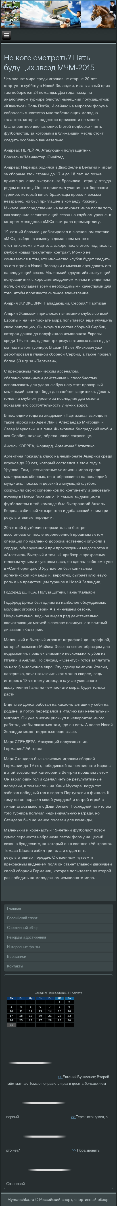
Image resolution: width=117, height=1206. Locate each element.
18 (21, 1015)
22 (59, 1015)
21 (50, 1015)
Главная (14, 908)
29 (59, 1020)
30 (69, 1020)
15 (59, 1011)
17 (11, 1015)
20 (40, 1015)
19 (30, 1015)
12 (30, 1011)
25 (21, 1020)
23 (69, 1015)
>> (60, 1077)
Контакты (15, 966)
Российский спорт (22, 918)
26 (30, 1020)
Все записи (16, 957)
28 (50, 1020)
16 (69, 1011)
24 (11, 1020)
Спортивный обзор (22, 928)
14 (50, 1011)
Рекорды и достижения (26, 937)
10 (11, 1011)
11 (21, 1011)
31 (11, 1024)
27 (40, 1020)
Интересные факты (23, 947)
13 (40, 1011)
